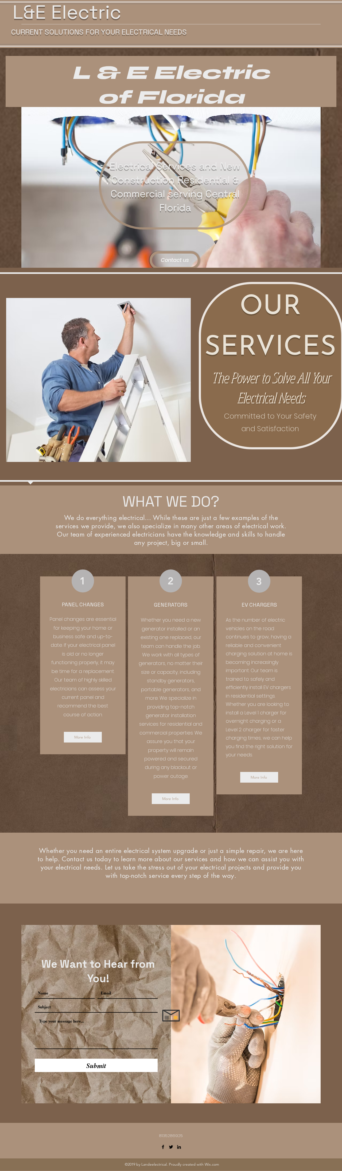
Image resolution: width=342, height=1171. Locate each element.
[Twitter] (171, 1147)
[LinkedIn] (179, 1147)
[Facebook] (163, 1147)
